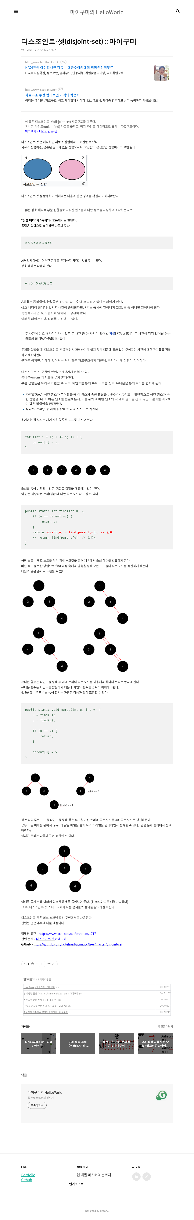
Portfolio (28, 1174)
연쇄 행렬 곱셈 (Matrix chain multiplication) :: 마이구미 (50, 993)
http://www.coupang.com (41, 89)
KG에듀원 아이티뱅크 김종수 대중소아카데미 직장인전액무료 (69, 67)
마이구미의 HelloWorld (45, 1092)
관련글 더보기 (165, 1026)
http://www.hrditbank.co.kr (42, 62)
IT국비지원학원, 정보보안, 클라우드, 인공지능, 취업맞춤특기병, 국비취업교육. (74, 73)
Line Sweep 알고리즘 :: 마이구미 (39, 987)
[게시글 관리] (37, 964)
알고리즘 (28, 979)
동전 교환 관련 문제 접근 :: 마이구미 (40, 999)
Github (26, 1179)
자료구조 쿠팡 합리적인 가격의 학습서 (52, 95)
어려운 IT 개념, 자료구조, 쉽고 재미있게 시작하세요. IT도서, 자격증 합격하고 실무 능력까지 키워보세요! (91, 100)
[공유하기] (32, 964)
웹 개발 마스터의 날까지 (41, 1097)
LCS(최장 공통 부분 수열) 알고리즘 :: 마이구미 (45, 1006)
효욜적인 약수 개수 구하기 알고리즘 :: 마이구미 (45, 1012)
